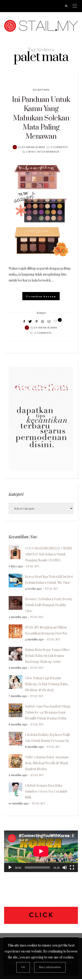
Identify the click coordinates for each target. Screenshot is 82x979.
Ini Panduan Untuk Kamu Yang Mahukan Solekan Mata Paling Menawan (41, 118)
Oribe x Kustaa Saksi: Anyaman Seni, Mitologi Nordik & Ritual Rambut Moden (46, 763)
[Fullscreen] (72, 867)
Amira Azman (35, 147)
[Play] (10, 867)
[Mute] (64, 867)
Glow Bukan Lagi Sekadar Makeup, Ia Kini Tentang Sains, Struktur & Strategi (47, 684)
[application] (41, 851)
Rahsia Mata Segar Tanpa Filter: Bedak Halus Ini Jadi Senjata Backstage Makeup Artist (47, 655)
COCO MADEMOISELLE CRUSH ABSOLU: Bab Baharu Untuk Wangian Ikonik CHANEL (48, 554)
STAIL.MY (32, 566)
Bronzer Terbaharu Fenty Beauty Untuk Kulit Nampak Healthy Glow (48, 605)
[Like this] (56, 321)
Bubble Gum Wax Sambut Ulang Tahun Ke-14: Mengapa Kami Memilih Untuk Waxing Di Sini (47, 712)
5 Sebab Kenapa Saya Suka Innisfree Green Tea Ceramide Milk (46, 791)
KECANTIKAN (41, 90)
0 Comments (59, 147)
